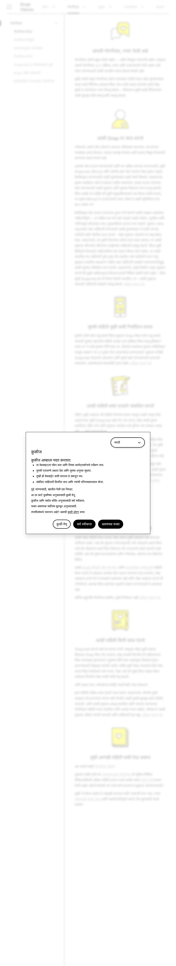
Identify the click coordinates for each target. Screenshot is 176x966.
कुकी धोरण (73, 512)
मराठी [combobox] (117, 442)
